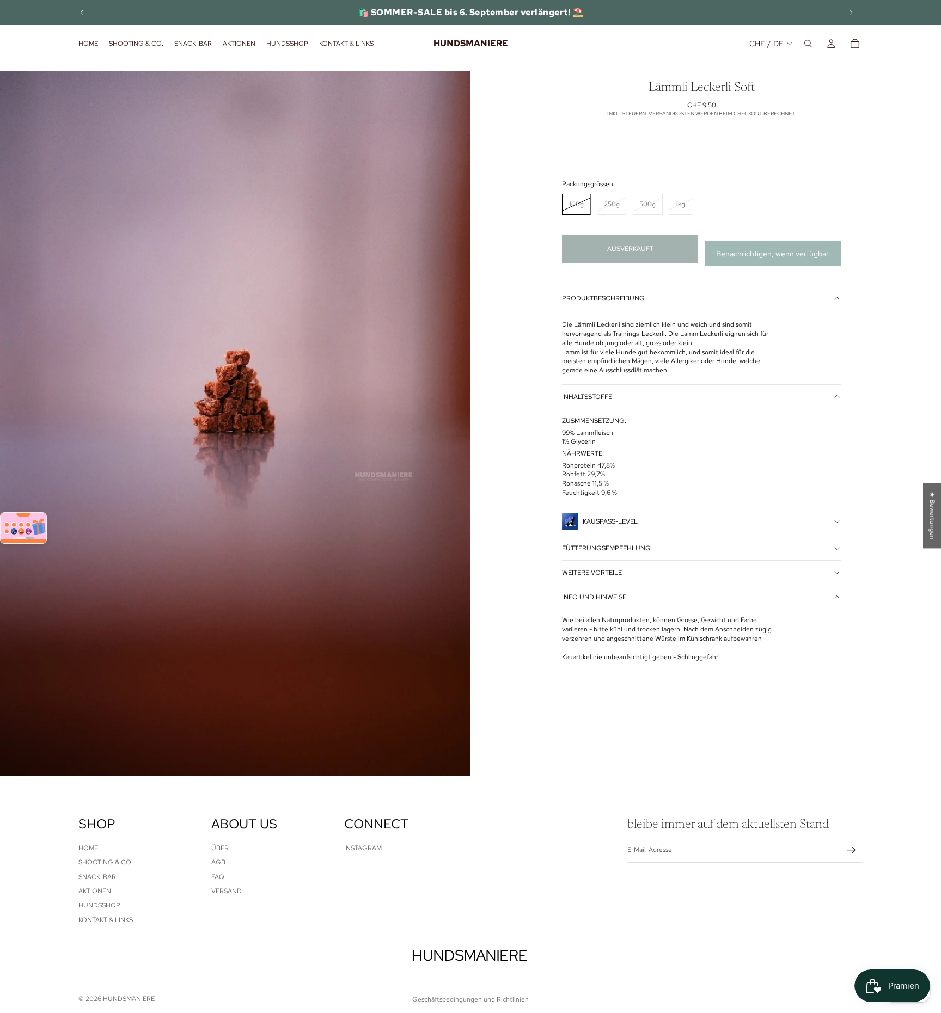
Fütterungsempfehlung (606, 548)
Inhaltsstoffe (587, 396)
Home (88, 848)
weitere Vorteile (592, 572)
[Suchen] (808, 44)
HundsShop (99, 905)
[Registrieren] (851, 850)
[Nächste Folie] (851, 12)
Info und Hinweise (594, 597)
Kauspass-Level (610, 521)
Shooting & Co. (105, 862)
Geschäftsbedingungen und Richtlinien (470, 999)
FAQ (217, 877)
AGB (218, 862)
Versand (226, 891)
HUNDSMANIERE (129, 998)
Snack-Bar (97, 877)
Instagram (363, 848)
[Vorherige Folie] (82, 12)
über (220, 848)
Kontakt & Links (105, 920)
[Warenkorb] (855, 44)
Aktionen (94, 891)
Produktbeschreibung (603, 298)
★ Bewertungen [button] (932, 515)
